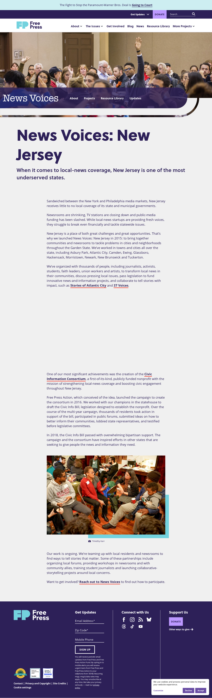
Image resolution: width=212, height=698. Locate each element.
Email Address (84, 621)
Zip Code (81, 630)
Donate (160, 14)
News (140, 26)
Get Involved (115, 26)
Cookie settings (22, 687)
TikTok (132, 626)
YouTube (140, 626)
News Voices (32, 98)
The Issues (93, 26)
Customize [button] (158, 690)
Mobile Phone (84, 639)
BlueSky (149, 619)
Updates (135, 98)
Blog (130, 26)
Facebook (124, 619)
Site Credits (59, 683)
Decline (188, 690)
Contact (18, 683)
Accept (201, 690)
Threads (124, 626)
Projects (89, 98)
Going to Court (142, 5)
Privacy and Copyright (38, 683)
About (75, 26)
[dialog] (180, 687)
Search (193, 14)
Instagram (132, 619)
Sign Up (85, 649)
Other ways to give (179, 629)
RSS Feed (140, 619)
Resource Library (158, 26)
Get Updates (138, 14)
